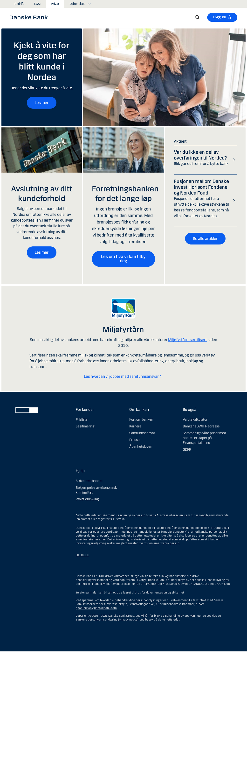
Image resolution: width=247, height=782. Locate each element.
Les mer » (82, 555)
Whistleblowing (87, 499)
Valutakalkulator (195, 420)
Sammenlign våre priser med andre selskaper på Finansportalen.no (204, 438)
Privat (55, 4)
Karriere (135, 426)
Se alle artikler (205, 238)
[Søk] (197, 17)
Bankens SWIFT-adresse (201, 426)
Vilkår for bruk (150, 615)
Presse (134, 440)
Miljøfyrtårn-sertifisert (187, 339)
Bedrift (19, 4)
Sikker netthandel (89, 481)
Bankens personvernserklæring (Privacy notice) (107, 619)
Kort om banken (141, 420)
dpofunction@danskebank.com (96, 608)
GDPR (187, 449)
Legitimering (85, 426)
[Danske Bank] (30, 17)
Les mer (41, 102)
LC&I (37, 4)
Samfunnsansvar (142, 433)
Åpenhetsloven (140, 447)
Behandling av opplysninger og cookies (191, 615)
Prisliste (82, 420)
